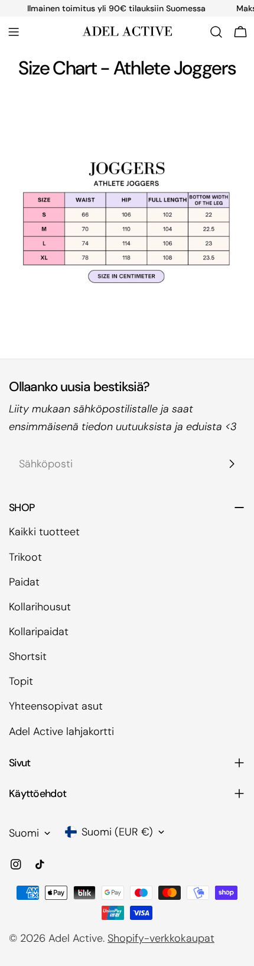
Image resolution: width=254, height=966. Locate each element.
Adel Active (75, 938)
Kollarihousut (40, 607)
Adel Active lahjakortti (61, 731)
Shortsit (28, 656)
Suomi (24, 833)
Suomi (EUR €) (117, 832)
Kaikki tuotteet (44, 532)
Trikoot (25, 557)
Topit (21, 681)
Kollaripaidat (39, 632)
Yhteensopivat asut (56, 706)
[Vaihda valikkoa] (13, 32)
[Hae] (216, 32)
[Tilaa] (231, 463)
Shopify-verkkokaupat (161, 938)
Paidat (24, 582)
